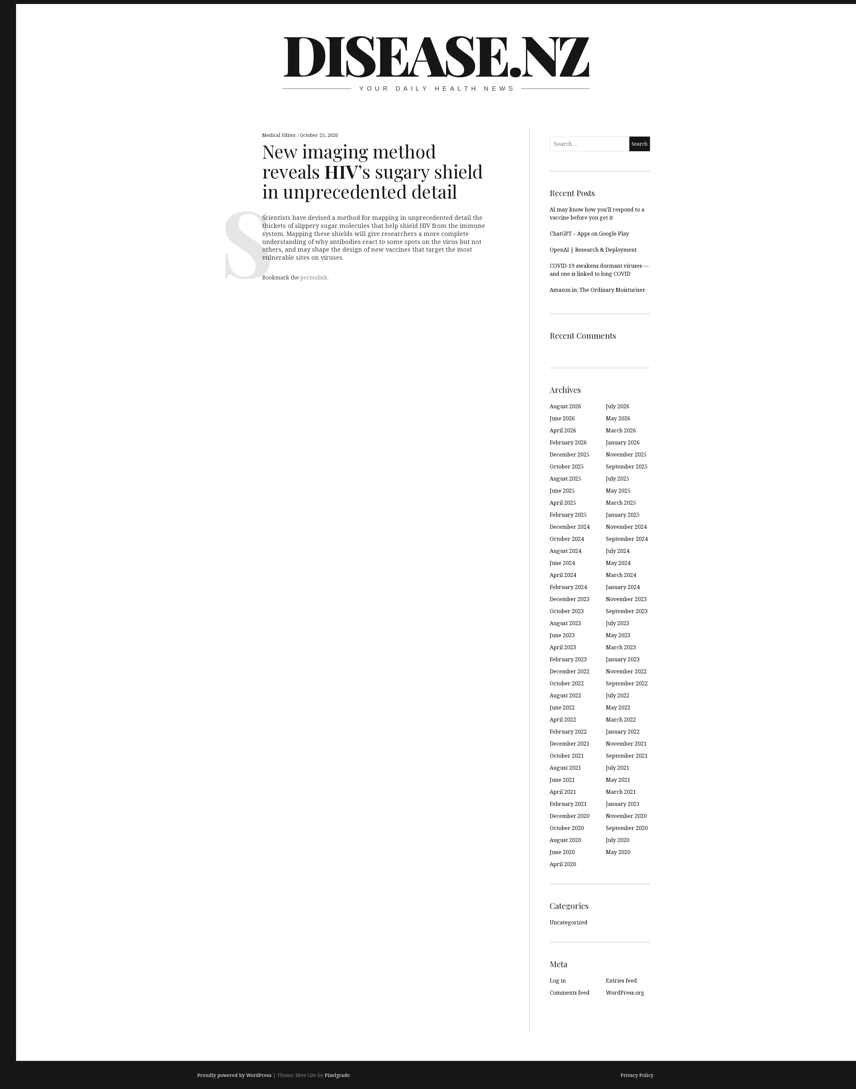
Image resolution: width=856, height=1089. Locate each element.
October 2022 (567, 683)
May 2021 (618, 779)
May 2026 (618, 418)
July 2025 (617, 478)
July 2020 (617, 840)
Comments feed (570, 992)
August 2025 (565, 478)
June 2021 (562, 779)
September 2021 (627, 755)
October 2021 (567, 755)
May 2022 (618, 707)
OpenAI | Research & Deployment (593, 249)
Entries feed (621, 980)
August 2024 (565, 551)
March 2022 (621, 719)
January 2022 (623, 731)
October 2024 (567, 538)
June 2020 (562, 852)
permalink (313, 277)
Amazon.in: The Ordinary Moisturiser (597, 290)
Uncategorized (568, 922)
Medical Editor (279, 135)
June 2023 (562, 635)
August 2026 (565, 406)
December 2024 (570, 526)
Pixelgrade (337, 1075)
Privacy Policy (637, 1075)
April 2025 (563, 502)
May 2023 (618, 635)
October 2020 (567, 828)
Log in (558, 980)
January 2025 (623, 514)
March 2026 (621, 430)
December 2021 (570, 743)
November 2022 (626, 671)
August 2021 (565, 767)
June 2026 (562, 418)
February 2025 (568, 514)
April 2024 (563, 575)
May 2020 (618, 852)
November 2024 (626, 526)
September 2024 (627, 538)
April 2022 (563, 719)
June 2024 (562, 563)
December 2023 (570, 599)
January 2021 (623, 804)
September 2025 (627, 466)
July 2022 (617, 695)
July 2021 (617, 767)
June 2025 (562, 490)
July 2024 (617, 551)
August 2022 (565, 695)
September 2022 (627, 683)
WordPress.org (625, 992)
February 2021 (568, 804)
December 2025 (570, 454)
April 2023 (563, 647)
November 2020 (626, 816)
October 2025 (567, 466)
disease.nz (435, 53)
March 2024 (621, 575)
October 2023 (567, 611)
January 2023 (623, 659)
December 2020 (570, 816)
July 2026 (617, 406)
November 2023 (626, 599)
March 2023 (621, 647)
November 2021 (626, 743)
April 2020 (563, 864)
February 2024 (568, 587)
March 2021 (621, 791)
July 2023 (617, 623)
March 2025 (621, 502)
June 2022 (562, 707)
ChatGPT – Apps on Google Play (589, 233)
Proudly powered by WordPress (234, 1075)
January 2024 (623, 587)
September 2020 (627, 828)
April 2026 (563, 430)
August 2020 (565, 840)
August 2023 (565, 623)
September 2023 (627, 611)
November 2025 (626, 454)
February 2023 (568, 659)
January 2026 (623, 442)
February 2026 (568, 442)
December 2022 (570, 671)
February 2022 (568, 731)
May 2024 (618, 563)
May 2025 (618, 490)
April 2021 (563, 791)
